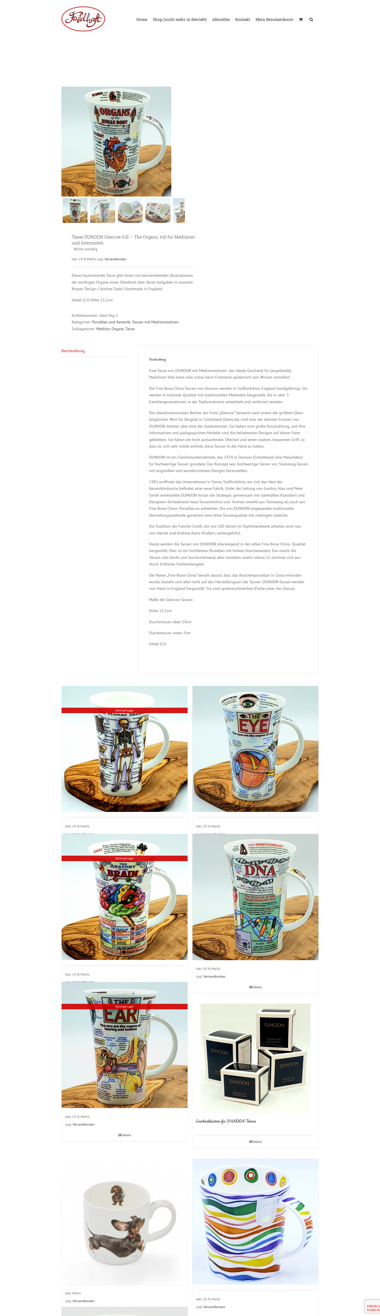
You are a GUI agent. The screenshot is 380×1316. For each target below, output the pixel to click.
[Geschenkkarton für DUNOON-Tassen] (255, 1059)
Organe (117, 328)
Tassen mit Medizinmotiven (155, 321)
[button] (311, 19)
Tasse (130, 328)
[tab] (94, 351)
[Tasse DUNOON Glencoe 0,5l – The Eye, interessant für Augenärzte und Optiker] (255, 749)
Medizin (103, 328)
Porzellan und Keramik (111, 321)
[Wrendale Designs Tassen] (125, 1221)
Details (257, 987)
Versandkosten (115, 259)
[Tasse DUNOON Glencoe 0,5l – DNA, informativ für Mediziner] (255, 897)
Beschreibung (73, 350)
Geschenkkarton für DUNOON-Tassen (226, 1121)
